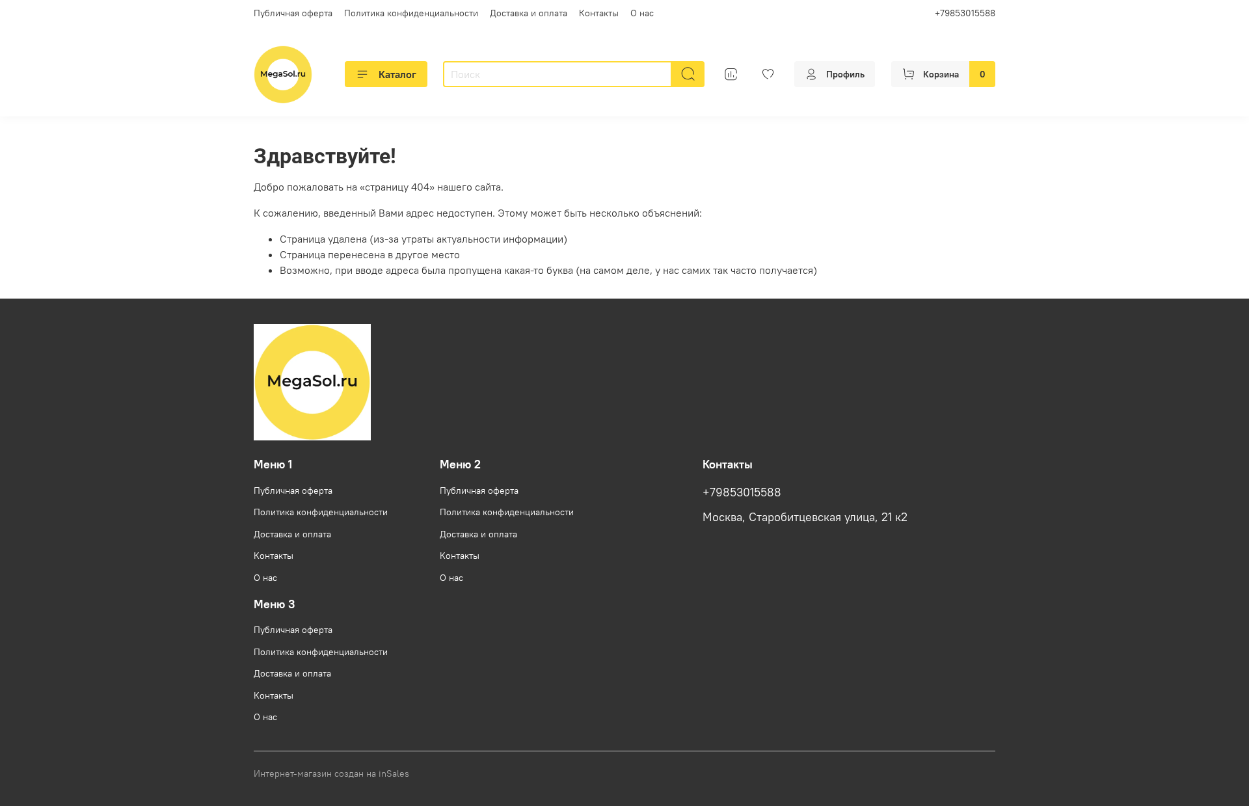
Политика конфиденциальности (411, 13)
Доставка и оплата (528, 13)
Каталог (397, 74)
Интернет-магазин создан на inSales (331, 773)
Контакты (599, 13)
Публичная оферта (293, 13)
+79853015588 (965, 13)
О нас (642, 13)
